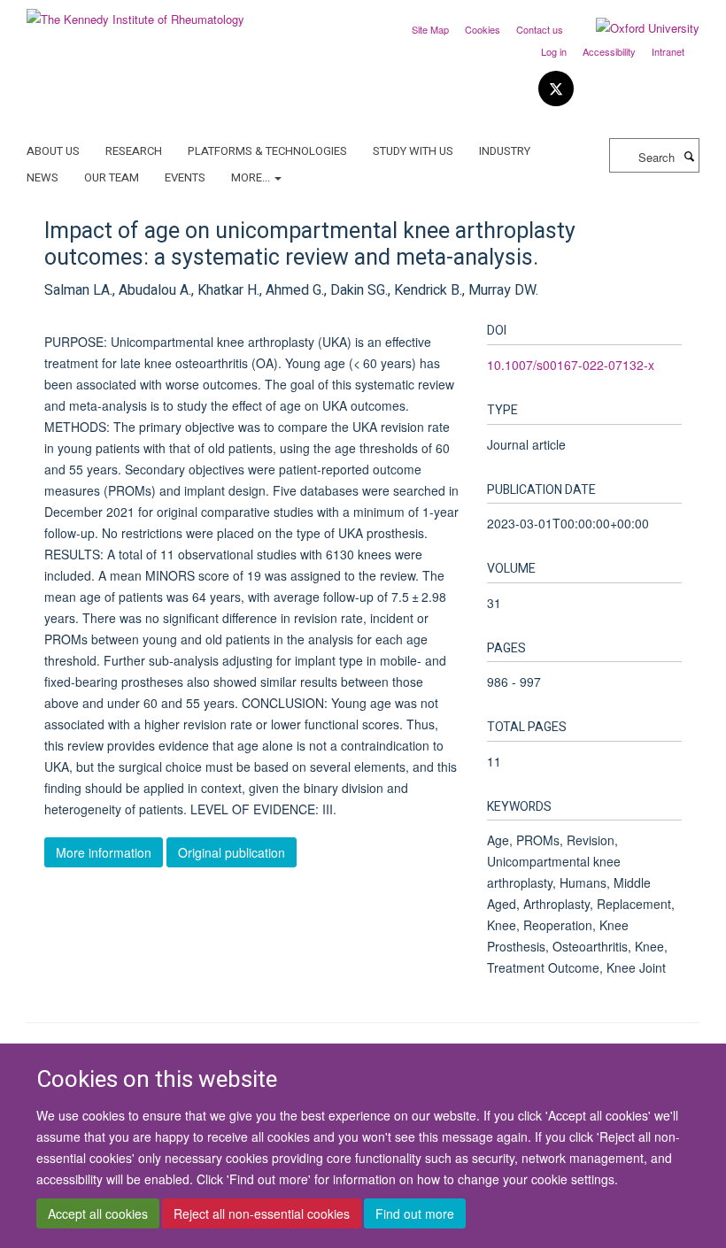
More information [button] (103, 852)
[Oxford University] (634, 28)
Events (185, 177)
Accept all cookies (98, 1213)
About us (53, 151)
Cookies (482, 29)
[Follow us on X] (556, 89)
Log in (554, 51)
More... (252, 177)
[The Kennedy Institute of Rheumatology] (135, 12)
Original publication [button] (231, 852)
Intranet (668, 51)
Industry (504, 151)
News (42, 177)
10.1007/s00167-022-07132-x (570, 365)
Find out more (414, 1213)
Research (133, 151)
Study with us (413, 151)
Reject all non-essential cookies (262, 1213)
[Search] (689, 156)
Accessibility (609, 51)
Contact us (539, 29)
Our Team (111, 177)
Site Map (430, 29)
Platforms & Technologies (267, 151)
